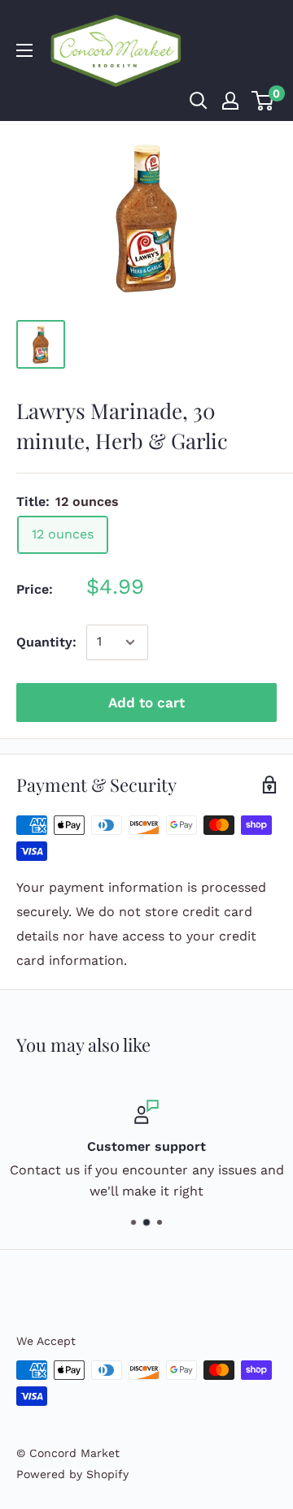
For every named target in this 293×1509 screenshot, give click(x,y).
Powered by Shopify (72, 1474)
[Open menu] (24, 50)
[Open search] (199, 101)
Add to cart (146, 702)
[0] (263, 100)
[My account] (230, 101)
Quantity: (46, 642)
